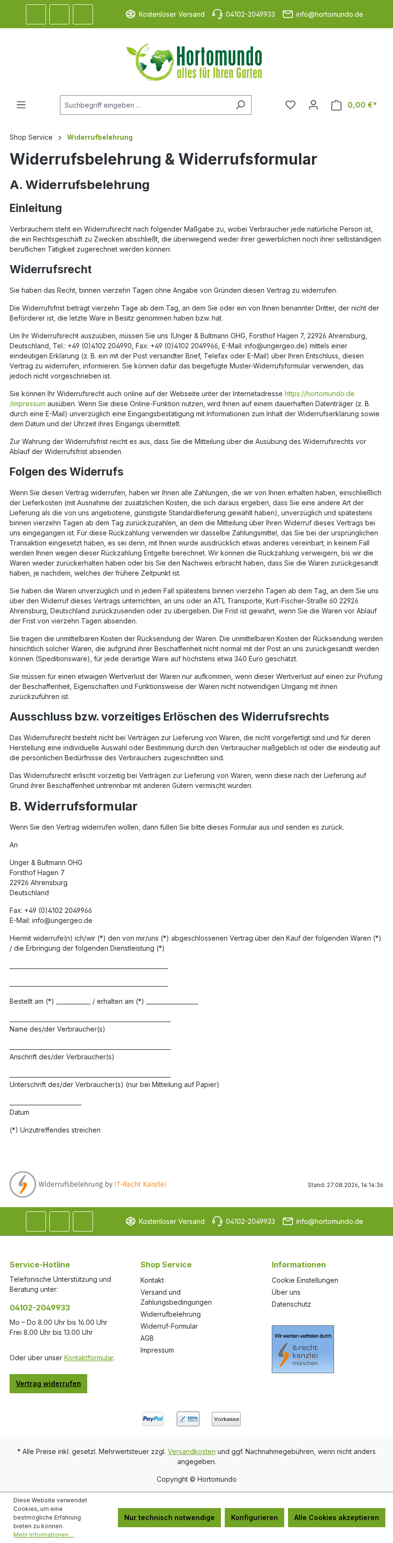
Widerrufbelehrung (170, 1314)
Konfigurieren (254, 1517)
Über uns (286, 1292)
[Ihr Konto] (313, 104)
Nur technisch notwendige (169, 1517)
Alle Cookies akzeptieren (336, 1517)
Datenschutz (291, 1304)
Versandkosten (192, 1451)
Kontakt (152, 1280)
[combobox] (145, 105)
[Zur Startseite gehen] (196, 62)
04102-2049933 (40, 1307)
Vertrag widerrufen (48, 1383)
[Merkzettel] (290, 104)
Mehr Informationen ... (43, 1534)
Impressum (157, 1350)
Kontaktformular (88, 1358)
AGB (147, 1338)
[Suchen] (240, 105)
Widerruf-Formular (169, 1326)
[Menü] (21, 104)
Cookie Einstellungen (305, 1280)
